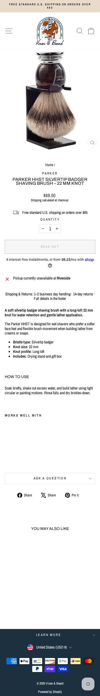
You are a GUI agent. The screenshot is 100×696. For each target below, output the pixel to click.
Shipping (36, 200)
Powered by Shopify (50, 692)
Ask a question (50, 478)
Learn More (48, 635)
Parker (50, 173)
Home (49, 164)
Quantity (50, 219)
